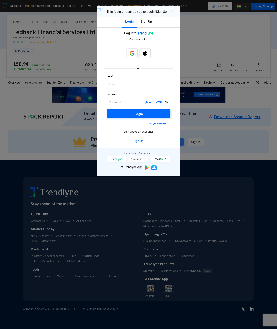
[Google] (132, 53)
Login (138, 114)
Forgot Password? (159, 123)
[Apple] (145, 53)
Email (110, 76)
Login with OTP (151, 102)
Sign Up (138, 141)
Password (113, 94)
